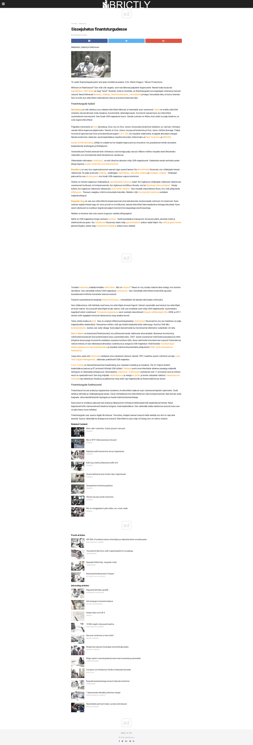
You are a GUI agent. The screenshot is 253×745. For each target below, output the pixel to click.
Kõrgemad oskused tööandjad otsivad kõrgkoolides (107, 647)
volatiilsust (98, 160)
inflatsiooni (76, 192)
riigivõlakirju (123, 173)
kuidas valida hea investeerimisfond (101, 164)
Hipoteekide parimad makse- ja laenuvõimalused (106, 704)
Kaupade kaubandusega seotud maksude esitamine (108, 681)
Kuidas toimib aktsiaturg (82, 142)
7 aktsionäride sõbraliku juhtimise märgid (103, 693)
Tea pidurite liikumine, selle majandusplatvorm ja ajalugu (109, 551)
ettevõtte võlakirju (139, 173)
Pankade (127, 368)
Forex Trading (77, 365)
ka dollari (136, 375)
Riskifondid (134, 372)
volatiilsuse (122, 291)
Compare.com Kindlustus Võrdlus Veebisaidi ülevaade (108, 670)
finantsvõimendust (110, 300)
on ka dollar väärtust (120, 189)
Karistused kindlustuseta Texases (100, 574)
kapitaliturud (76, 91)
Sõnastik (74, 23)
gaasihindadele (133, 222)
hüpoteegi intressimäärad (158, 185)
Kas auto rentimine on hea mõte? (100, 635)
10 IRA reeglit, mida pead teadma (100, 624)
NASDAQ (167, 137)
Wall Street (89, 91)
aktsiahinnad (143, 169)
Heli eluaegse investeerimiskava (99, 601)
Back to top (126, 733)
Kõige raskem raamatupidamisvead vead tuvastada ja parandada (113, 658)
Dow (95, 127)
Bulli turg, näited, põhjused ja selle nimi (102, 463)
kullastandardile (78, 328)
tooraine (112, 219)
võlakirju (106, 94)
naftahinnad (100, 222)
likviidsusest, (92, 176)
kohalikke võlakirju (158, 173)
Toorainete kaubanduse (107, 312)
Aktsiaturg (82, 23)
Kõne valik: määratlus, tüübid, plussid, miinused (105, 428)
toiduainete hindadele (106, 226)
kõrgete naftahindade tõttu (156, 312)
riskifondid (95, 356)
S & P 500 (123, 133)
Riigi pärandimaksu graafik (97, 590)
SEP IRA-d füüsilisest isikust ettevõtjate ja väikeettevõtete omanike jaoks (116, 539)
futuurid (126, 287)
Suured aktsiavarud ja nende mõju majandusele (106, 474)
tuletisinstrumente (119, 94)
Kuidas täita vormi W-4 (95, 613)
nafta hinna (110, 287)
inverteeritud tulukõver (148, 192)
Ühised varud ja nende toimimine (99, 497)
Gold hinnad (139, 321)
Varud (156, 109)
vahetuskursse (116, 375)
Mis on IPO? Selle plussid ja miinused (101, 440)
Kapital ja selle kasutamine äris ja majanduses (105, 451)
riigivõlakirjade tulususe (120, 182)
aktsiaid (97, 94)
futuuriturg (84, 287)
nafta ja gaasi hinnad (172, 222)
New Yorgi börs (153, 137)
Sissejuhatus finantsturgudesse (99, 486)
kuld (94, 321)
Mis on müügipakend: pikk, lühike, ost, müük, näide (107, 508)
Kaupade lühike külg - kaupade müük (101, 562)
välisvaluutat (135, 94)
